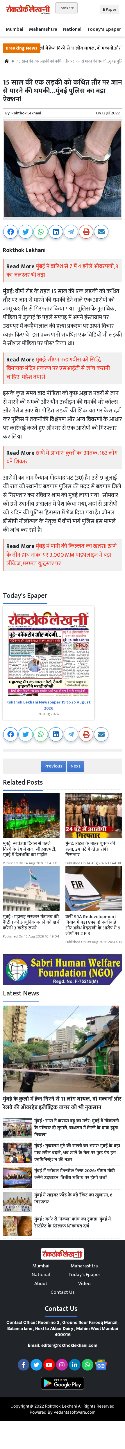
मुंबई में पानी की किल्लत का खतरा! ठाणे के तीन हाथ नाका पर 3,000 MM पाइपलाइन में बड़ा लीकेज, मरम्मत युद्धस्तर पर (61, 555)
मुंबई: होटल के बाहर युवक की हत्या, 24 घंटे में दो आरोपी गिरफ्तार (90, 849)
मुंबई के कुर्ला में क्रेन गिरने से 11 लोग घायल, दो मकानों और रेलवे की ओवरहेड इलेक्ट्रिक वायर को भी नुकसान (62, 1103)
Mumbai (14, 29)
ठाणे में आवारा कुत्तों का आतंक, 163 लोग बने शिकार (62, 457)
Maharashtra (43, 29)
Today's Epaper (104, 29)
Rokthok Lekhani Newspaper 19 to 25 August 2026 (48, 705)
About (40, 1284)
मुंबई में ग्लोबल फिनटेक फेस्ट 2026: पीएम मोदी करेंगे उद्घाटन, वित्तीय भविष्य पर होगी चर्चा (74, 1174)
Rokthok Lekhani (26, 113)
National (72, 29)
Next (76, 766)
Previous (53, 766)
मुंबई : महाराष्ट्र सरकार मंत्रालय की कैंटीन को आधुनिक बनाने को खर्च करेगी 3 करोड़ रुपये (31, 922)
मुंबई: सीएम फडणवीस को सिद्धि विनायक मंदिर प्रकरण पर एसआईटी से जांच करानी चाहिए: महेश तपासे (58, 368)
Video (84, 1284)
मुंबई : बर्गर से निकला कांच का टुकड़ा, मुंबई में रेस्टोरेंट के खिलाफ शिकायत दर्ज (72, 1223)
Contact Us (62, 1292)
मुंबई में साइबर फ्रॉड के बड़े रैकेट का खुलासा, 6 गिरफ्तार (73, 1199)
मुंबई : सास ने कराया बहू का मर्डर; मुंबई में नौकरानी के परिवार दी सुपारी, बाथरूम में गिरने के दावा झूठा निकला (76, 1128)
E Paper (109, 9)
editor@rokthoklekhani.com (69, 1345)
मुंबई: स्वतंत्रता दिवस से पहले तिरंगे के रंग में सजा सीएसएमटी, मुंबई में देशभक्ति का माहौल (29, 849)
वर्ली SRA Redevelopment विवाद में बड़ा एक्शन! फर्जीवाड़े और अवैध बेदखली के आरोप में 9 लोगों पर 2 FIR (92, 925)
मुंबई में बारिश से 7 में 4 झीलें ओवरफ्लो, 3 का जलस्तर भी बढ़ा (62, 271)
